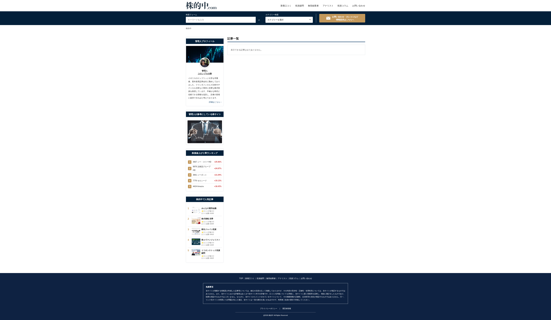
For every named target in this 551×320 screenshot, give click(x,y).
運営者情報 (286, 309)
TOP (241, 278)
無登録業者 (313, 5)
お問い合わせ (358, 5)
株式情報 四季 (207, 219)
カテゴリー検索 (272, 15)
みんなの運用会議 (208, 208)
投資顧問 (299, 5)
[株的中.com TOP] (201, 5)
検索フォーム (191, 15)
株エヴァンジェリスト (210, 240)
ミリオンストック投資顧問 (210, 251)
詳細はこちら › (215, 102)
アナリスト (328, 5)
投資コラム (342, 5)
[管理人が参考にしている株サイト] (204, 131)
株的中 (188, 28)
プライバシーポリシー (268, 309)
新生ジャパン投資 (208, 229)
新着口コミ (286, 5)
